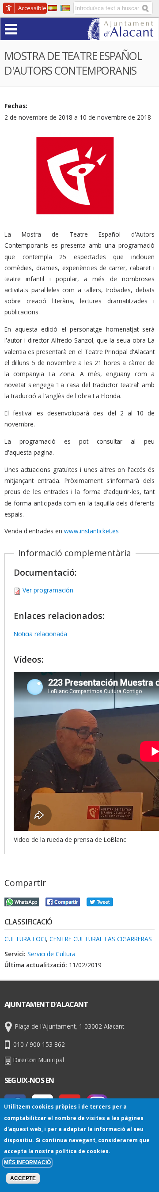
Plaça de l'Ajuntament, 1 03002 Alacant (69, 1026)
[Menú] (28, 28)
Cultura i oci (25, 939)
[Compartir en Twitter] (100, 901)
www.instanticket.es (91, 531)
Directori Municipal (38, 1060)
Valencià (65, 8)
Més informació (27, 1162)
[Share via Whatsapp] (21, 901)
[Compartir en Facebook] (62, 901)
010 (18, 1044)
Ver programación (48, 590)
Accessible (32, 8)
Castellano (52, 8)
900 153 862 (47, 1044)
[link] (123, 34)
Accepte (23, 1178)
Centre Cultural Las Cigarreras (100, 939)
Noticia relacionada (40, 634)
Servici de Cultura (51, 954)
